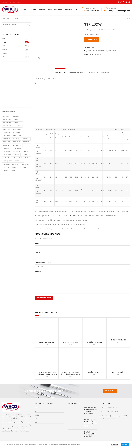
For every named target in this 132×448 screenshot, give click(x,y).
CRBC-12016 (17, 135)
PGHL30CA (6, 164)
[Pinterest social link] (129, 2)
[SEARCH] (28, 24)
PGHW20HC (15, 164)
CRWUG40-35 (17, 145)
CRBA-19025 (6, 129)
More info (114, 444)
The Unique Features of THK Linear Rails (90, 434)
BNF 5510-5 (17, 119)
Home (3, 18)
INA (4, 57)
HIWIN (5, 49)
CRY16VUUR (18, 148)
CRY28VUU (17, 151)
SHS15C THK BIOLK (94, 372)
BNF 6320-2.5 (7, 126)
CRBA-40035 (6, 132)
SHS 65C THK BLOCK (94, 342)
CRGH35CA (16, 139)
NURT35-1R (18, 161)
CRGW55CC (6, 142)
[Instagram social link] (123, 2)
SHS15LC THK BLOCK (70, 342)
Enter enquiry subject (43, 262)
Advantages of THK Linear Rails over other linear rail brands (90, 423)
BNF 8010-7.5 (7, 123)
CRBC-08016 (7, 135)
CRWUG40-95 (7, 148)
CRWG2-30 (26, 142)
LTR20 (10, 161)
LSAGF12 (25, 154)
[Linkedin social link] (98, 54)
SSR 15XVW (92, 51)
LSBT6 (20, 158)
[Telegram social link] (100, 54)
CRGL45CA (25, 139)
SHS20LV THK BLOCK (118, 340)
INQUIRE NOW (92, 39)
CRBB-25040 (17, 132)
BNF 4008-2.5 (7, 119)
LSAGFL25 (6, 158)
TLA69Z (12, 170)
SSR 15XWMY (102, 51)
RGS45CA (23, 167)
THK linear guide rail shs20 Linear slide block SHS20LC (70, 373)
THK (8, 18)
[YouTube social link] (126, 2)
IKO (4, 46)
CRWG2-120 (6, 145)
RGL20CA (14, 167)
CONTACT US (109, 391)
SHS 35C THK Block (118, 372)
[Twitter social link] (121, 2)
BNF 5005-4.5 (17, 123)
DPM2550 (16, 154)
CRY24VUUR (7, 151)
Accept (124, 444)
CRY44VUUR (7, 154)
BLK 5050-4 (6, 116)
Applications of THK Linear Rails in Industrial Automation (90, 411)
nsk (4, 38)
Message (38, 272)
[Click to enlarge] (38, 57)
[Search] (76, 10)
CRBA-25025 (17, 129)
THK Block (72, 216)
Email (37, 253)
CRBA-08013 (17, 126)
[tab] (60, 71)
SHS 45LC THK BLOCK (46, 342)
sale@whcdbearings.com (119, 11)
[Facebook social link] (119, 2)
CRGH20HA (6, 139)
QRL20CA (6, 167)
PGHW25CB (25, 164)
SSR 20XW (112, 51)
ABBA (4, 53)
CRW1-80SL (16, 142)
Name (37, 243)
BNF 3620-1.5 (16, 116)
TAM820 (5, 170)
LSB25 (14, 158)
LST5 (4, 161)
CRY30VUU (26, 151)
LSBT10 (27, 158)
